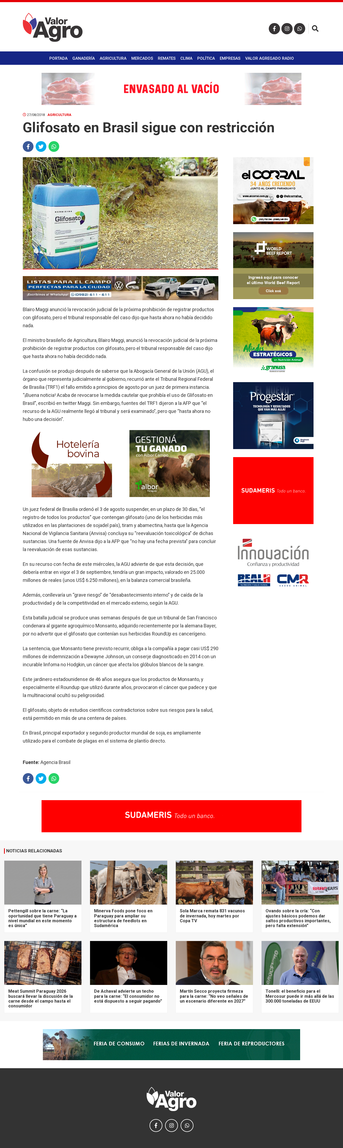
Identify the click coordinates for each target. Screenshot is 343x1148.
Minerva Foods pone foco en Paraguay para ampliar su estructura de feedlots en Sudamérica (123, 918)
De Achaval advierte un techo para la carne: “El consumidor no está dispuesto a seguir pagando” (128, 996)
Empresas (230, 58)
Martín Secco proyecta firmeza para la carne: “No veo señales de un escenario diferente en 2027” (214, 996)
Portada (58, 58)
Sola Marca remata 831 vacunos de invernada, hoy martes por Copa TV (212, 915)
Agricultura (113, 58)
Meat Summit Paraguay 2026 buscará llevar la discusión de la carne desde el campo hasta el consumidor (40, 998)
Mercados (142, 58)
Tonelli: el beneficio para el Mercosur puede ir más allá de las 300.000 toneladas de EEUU (300, 996)
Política (206, 58)
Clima (186, 58)
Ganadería (83, 58)
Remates (167, 58)
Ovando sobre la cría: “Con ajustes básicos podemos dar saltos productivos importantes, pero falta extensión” (298, 918)
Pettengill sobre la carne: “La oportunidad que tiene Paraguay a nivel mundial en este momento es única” (42, 918)
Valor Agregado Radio (269, 58)
